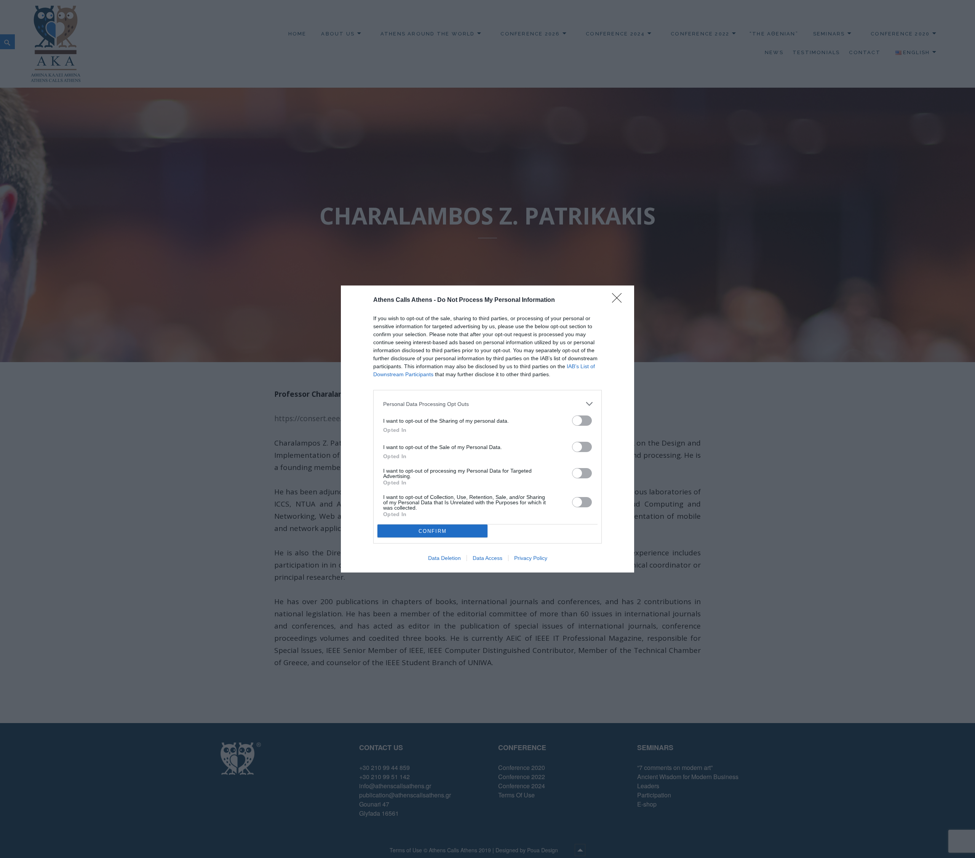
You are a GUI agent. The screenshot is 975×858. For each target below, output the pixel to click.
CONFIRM (433, 531)
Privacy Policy (530, 558)
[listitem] (487, 404)
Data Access (487, 558)
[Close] (619, 300)
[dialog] (487, 429)
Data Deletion (444, 558)
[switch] (582, 420)
